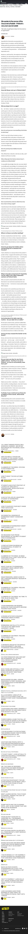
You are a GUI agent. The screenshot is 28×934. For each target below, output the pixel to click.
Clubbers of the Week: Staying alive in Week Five (13, 467)
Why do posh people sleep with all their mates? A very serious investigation (13, 832)
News (16, 451)
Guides (12, 36)
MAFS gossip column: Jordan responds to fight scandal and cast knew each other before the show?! (13, 682)
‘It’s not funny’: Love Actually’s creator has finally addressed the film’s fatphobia (13, 755)
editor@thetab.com (18, 928)
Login (10, 921)
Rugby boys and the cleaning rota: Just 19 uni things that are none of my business (14, 806)
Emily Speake (7, 500)
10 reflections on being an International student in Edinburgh (11, 547)
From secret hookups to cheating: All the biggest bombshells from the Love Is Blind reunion (12, 819)
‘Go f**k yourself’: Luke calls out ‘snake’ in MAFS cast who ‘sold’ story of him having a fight (12, 881)
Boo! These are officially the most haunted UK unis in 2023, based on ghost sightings (12, 670)
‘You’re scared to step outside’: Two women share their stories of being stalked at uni (13, 733)
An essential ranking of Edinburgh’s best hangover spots (12, 517)
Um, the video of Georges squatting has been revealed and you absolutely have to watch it (12, 769)
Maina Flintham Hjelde (10, 479)
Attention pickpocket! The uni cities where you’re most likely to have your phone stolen (13, 781)
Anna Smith (7, 36)
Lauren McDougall (9, 451)
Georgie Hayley (8, 520)
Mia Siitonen (7, 539)
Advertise (11, 913)
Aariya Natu (7, 550)
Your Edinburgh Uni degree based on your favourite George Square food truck (14, 607)
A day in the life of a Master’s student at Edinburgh (12, 498)
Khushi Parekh (8, 581)
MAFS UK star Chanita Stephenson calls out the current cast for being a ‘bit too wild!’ (12, 869)
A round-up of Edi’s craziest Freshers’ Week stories (12, 616)
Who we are (19, 913)
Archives (10, 915)
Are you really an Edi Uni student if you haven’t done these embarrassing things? (12, 458)
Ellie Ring (6, 772)
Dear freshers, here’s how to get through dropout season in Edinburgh (13, 578)
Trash (18, 713)
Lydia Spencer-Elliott (10, 663)
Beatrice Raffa (8, 509)
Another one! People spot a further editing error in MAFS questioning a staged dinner (13, 743)
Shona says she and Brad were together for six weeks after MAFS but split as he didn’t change (13, 845)
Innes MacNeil (8, 630)
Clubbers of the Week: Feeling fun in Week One (13, 636)
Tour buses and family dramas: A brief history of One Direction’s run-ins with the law (13, 710)
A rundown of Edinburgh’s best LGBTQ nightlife (13, 526)
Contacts (19, 914)
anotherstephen (8, 649)
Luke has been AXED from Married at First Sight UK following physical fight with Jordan (13, 893)
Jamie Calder (7, 461)
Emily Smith (7, 673)
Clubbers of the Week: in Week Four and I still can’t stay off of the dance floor (13, 557)
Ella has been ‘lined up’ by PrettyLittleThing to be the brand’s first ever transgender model (13, 697)
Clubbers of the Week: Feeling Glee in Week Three (13, 588)
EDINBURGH (7, 452)
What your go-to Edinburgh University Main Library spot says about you (12, 568)
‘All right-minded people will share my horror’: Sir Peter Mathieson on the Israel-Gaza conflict (12, 447)
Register (10, 920)
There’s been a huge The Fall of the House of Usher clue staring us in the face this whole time (14, 720)
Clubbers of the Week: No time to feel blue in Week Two (14, 597)
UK (5, 651)
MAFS (13, 685)
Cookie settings (20, 915)
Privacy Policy (11, 914)
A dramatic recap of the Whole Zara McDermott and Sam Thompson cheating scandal (13, 646)
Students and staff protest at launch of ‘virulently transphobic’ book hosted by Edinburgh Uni (13, 488)
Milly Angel (7, 470)
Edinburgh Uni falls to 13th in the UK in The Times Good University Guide (12, 626)
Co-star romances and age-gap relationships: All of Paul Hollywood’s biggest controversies (13, 659)
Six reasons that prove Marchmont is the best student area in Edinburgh (13, 536)
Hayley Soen (7, 685)
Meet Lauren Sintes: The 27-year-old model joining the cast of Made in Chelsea (13, 795)
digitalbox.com (6, 928)
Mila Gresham (7, 491)
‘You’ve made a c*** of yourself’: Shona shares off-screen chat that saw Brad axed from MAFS (13, 856)
